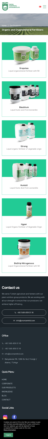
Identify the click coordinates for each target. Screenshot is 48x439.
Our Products (15, 25)
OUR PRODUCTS (9, 388)
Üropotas (24, 68)
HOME (4, 379)
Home (4, 25)
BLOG (4, 396)
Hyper (24, 224)
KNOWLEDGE (7, 392)
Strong (24, 146)
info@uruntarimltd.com (25, 321)
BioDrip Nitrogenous (24, 263)
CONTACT (6, 400)
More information (10, 430)
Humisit (24, 185)
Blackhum (24, 107)
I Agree (8, 435)
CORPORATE (7, 384)
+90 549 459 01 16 (25, 312)
